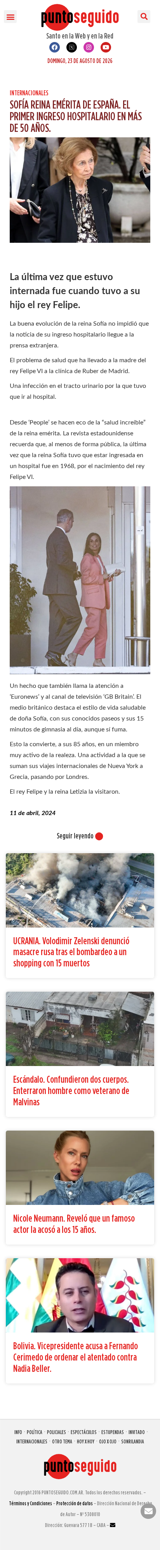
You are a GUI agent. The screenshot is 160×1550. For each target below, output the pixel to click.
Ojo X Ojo (108, 1441)
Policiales (56, 1432)
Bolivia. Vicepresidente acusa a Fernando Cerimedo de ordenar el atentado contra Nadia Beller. (75, 1356)
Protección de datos (74, 1503)
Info (18, 1432)
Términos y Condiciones (30, 1503)
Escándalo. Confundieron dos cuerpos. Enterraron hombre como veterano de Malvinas (71, 1090)
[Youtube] (106, 47)
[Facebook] (54, 47)
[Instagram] (88, 47)
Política (34, 1432)
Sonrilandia (132, 1441)
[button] (10, 16)
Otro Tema (62, 1441)
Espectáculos (84, 1432)
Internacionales (29, 92)
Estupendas (112, 1432)
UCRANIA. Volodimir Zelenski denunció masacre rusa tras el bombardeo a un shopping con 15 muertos (71, 951)
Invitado (137, 1432)
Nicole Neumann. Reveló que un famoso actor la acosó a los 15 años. (74, 1223)
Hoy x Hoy (85, 1441)
